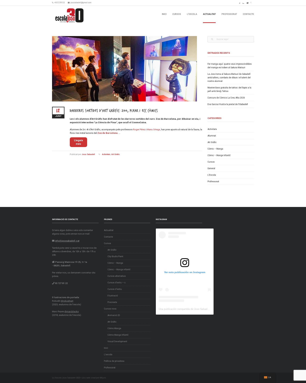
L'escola (192, 14)
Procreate (112, 302)
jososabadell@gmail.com (80, 3)
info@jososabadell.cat (67, 240)
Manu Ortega (153, 129)
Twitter (242, 2)
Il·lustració (112, 295)
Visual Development (117, 341)
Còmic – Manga (215, 149)
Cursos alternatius (116, 276)
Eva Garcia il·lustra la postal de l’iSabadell (228, 104)
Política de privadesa (114, 361)
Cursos (176, 14)
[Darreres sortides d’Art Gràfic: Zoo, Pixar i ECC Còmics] (127, 68)
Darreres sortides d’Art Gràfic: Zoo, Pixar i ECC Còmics (114, 111)
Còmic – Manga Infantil (219, 155)
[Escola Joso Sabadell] (69, 14)
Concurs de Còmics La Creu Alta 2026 (226, 98)
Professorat (229, 14)
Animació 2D (113, 315)
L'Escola (212, 175)
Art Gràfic (115, 154)
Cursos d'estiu (114, 289)
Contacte (248, 14)
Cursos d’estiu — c (116, 282)
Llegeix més (78, 142)
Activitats (106, 154)
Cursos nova (110, 309)
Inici (164, 14)
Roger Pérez (139, 129)
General (211, 168)
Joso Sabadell (88, 154)
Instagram (247, 2)
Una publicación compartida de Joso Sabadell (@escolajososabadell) (197, 309)
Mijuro (103, 378)
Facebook (238, 2)
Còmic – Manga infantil (118, 269)
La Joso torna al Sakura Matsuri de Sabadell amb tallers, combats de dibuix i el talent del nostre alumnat (229, 77)
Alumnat (212, 136)
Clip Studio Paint (115, 256)
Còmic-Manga (114, 328)
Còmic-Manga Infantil (117, 335)
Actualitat (209, 14)
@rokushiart (67, 301)
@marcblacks (71, 311)
